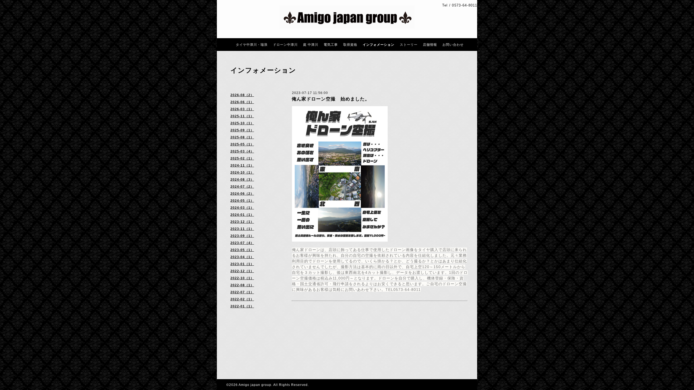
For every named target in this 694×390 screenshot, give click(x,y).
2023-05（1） (242, 250)
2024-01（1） (242, 215)
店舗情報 (430, 45)
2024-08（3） (242, 179)
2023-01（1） (242, 264)
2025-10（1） (242, 123)
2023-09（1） (242, 236)
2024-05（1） (242, 201)
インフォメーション (378, 45)
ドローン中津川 (285, 45)
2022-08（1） (242, 285)
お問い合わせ (453, 45)
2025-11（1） (242, 116)
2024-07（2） (242, 186)
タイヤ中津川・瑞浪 (252, 45)
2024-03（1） (242, 208)
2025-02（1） (242, 158)
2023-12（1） (242, 222)
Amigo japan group (255, 385)
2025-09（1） (242, 130)
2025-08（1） (242, 137)
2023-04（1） (242, 257)
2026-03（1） (242, 109)
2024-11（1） (242, 165)
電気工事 (331, 45)
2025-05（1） (242, 144)
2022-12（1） (242, 271)
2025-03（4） (242, 151)
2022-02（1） (242, 299)
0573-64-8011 (464, 5)
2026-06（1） (242, 102)
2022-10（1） (242, 278)
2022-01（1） (242, 306)
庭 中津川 (310, 45)
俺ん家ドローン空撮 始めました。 (331, 99)
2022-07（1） (242, 292)
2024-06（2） (242, 194)
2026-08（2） (242, 95)
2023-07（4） (242, 243)
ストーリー (408, 45)
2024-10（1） (242, 172)
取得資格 (350, 45)
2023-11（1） (242, 229)
